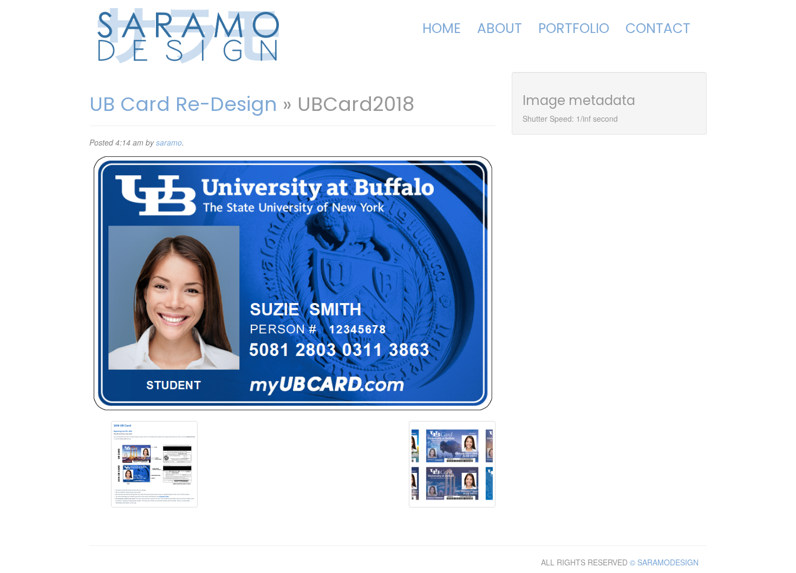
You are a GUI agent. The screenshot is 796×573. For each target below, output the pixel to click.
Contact (657, 28)
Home (441, 28)
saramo (169, 142)
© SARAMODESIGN (664, 562)
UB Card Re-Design (183, 104)
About (499, 28)
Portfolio (573, 28)
